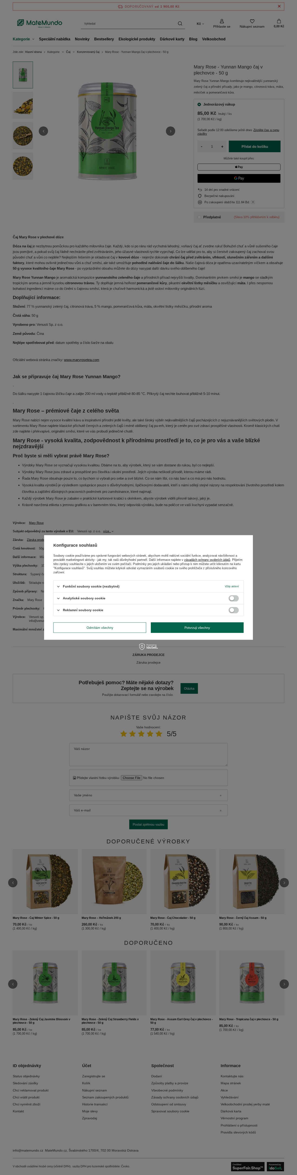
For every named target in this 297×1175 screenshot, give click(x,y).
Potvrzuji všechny (197, 627)
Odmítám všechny (100, 627)
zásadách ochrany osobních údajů (207, 560)
